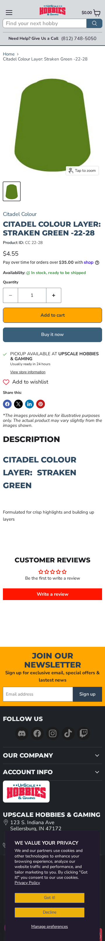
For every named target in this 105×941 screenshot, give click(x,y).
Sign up (87, 694)
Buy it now (52, 334)
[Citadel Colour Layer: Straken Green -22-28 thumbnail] (11, 191)
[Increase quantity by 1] (53, 295)
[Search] (94, 23)
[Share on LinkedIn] (29, 404)
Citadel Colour (20, 214)
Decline (49, 912)
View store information (28, 372)
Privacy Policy (27, 882)
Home (9, 54)
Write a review (53, 594)
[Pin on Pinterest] (40, 404)
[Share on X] (18, 404)
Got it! (49, 897)
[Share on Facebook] (7, 404)
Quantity (10, 282)
